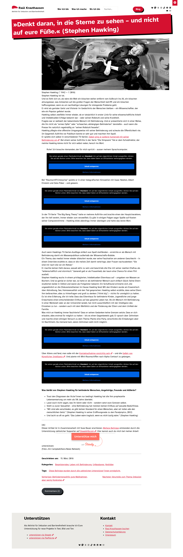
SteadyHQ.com (87, 431)
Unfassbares (98, 464)
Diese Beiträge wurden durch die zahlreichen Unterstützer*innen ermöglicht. (85, 470)
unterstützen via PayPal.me (41, 538)
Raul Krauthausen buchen (117, 528)
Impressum (110, 535)
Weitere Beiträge (111, 428)
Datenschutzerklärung (115, 532)
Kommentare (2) (52, 491)
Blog (138, 9)
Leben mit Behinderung (81, 464)
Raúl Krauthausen (31, 8)
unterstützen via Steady (40, 535)
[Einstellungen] (174, 3)
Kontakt (109, 525)
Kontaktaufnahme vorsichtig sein (94, 353)
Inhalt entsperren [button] (92, 166)
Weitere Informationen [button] (92, 172)
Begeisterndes (62, 464)
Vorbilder (109, 464)
